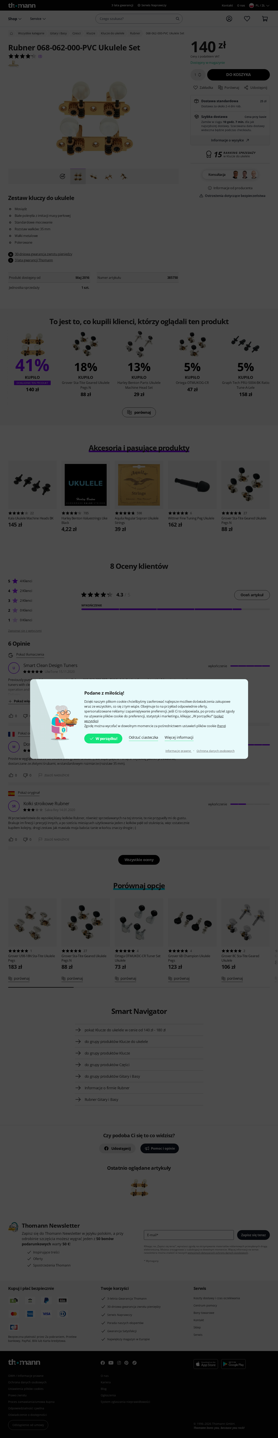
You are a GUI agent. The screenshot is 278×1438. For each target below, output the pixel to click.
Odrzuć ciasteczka (143, 737)
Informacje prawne (178, 751)
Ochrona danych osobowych (216, 751)
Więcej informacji (179, 737)
